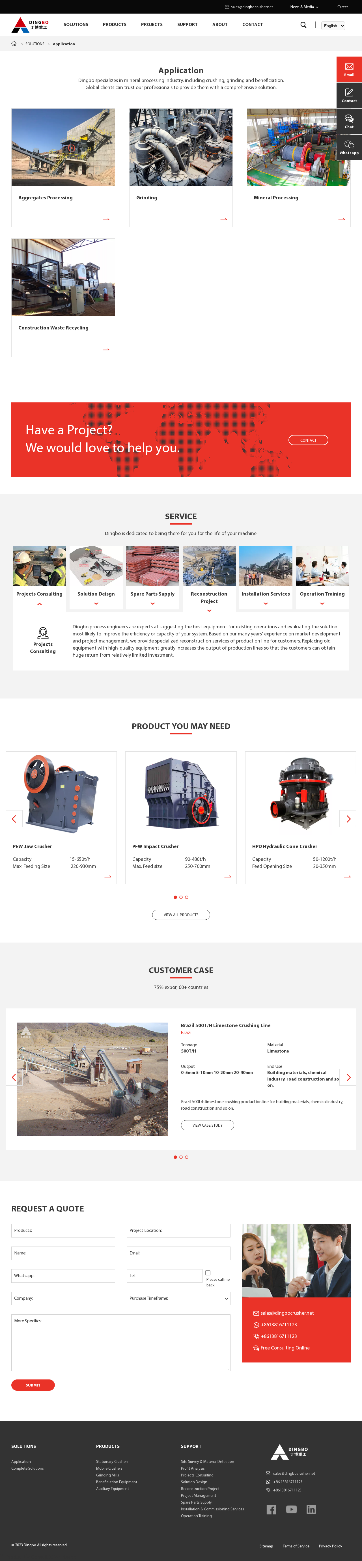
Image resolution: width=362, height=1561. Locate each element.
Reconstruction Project (200, 1489)
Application (21, 1462)
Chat (349, 127)
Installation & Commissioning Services (212, 1509)
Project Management (198, 1496)
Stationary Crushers (112, 1462)
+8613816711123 (279, 1336)
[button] (347, 818)
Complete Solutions (27, 1469)
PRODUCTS (114, 25)
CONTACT (252, 25)
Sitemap (266, 1546)
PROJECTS (152, 25)
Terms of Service (296, 1546)
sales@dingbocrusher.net (252, 7)
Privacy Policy (330, 1546)
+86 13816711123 (287, 1482)
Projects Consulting (197, 1475)
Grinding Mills (107, 1475)
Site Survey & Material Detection (207, 1462)
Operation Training (196, 1516)
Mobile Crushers (109, 1469)
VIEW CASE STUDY (208, 1126)
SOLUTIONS (76, 25)
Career (342, 7)
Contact (349, 101)
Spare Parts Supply (196, 1502)
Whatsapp (349, 153)
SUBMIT (33, 1385)
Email (349, 75)
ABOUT (220, 25)
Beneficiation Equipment (116, 1482)
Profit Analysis (193, 1469)
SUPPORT (187, 25)
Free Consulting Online (285, 1348)
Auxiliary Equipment (112, 1489)
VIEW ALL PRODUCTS (181, 915)
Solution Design (194, 1482)
